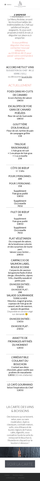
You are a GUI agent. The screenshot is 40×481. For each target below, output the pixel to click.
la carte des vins (25, 78)
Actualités (21, 477)
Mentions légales (18, 475)
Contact (7, 475)
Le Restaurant (10, 477)
